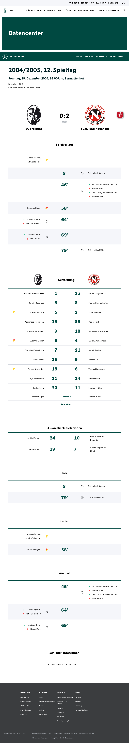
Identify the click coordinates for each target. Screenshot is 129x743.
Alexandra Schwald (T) (34, 294)
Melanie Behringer (35, 331)
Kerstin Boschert (36, 303)
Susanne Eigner (34, 208)
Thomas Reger (37, 397)
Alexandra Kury (34, 158)
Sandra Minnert (95, 312)
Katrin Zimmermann (97, 341)
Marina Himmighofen (98, 303)
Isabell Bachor (98, 173)
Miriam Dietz (33, 88)
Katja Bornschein (33, 223)
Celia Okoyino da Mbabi (103, 193)
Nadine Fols (97, 189)
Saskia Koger (32, 219)
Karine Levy (38, 388)
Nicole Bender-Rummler (103, 185)
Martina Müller (98, 250)
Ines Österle (32, 235)
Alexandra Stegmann (34, 322)
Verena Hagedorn (96, 369)
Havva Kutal (35, 239)
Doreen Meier (94, 397)
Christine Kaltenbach (34, 350)
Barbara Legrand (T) (97, 294)
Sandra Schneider (33, 162)
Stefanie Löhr (94, 379)
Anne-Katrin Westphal (98, 331)
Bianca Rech (97, 197)
